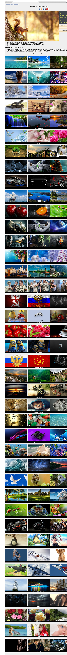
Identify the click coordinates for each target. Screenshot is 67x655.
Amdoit (47, 653)
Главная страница (9, 4)
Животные (16, 4)
